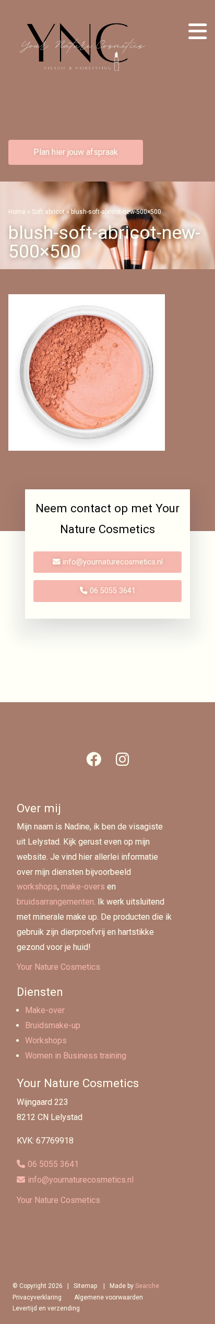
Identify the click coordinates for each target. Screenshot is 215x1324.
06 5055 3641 (113, 590)
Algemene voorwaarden (108, 1297)
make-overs (83, 887)
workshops (37, 887)
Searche (147, 1286)
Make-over (45, 1010)
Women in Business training (75, 1056)
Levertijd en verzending (46, 1308)
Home (17, 211)
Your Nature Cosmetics (58, 967)
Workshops (46, 1040)
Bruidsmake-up (52, 1025)
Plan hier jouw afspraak (75, 152)
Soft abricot (48, 211)
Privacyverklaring (37, 1297)
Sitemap (85, 1286)
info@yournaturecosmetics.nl (113, 562)
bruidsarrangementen (55, 902)
